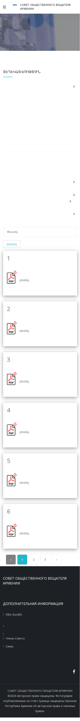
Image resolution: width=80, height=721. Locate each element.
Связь (10, 646)
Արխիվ (12, 244)
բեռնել (24, 280)
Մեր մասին (14, 614)
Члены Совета (15, 638)
